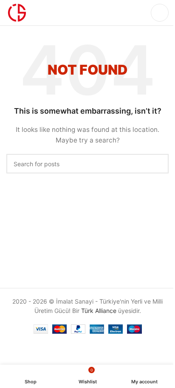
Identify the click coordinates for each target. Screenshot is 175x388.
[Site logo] (17, 12)
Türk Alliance (98, 310)
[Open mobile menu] (160, 12)
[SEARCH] (159, 163)
